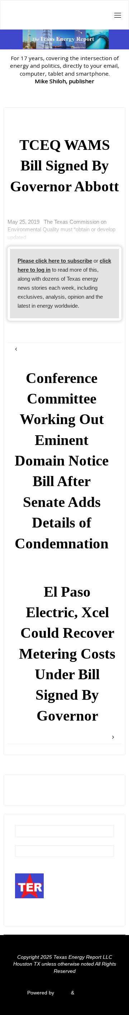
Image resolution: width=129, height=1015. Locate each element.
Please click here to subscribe (55, 261)
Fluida (62, 993)
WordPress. (89, 993)
